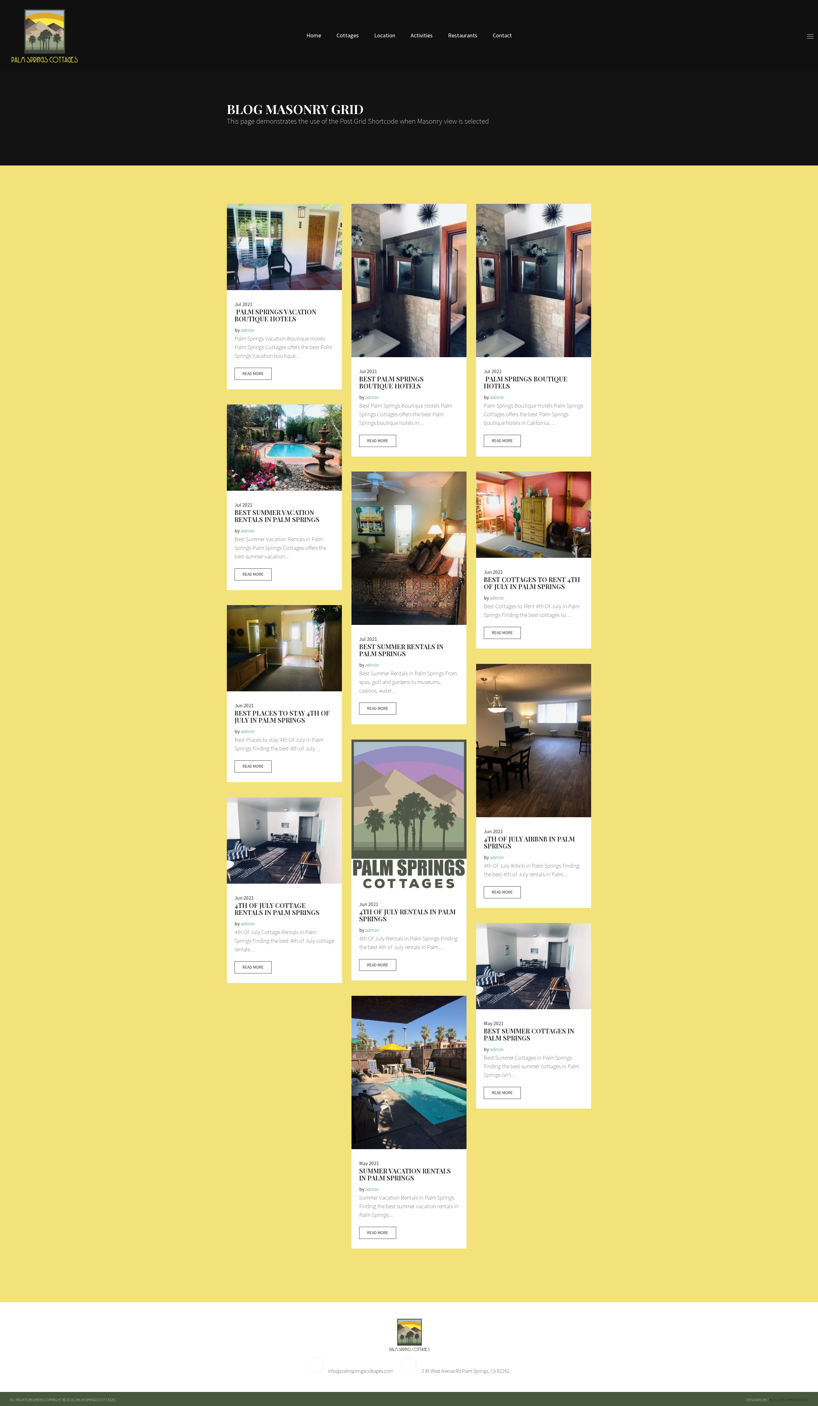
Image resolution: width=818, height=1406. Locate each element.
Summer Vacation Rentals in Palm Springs (405, 1174)
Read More (253, 373)
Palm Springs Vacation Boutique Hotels (275, 315)
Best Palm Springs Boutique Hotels (391, 382)
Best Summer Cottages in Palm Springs (529, 1034)
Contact (502, 35)
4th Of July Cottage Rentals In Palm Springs (277, 909)
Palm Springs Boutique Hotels (525, 382)
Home (313, 35)
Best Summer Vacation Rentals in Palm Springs (277, 516)
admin (247, 330)
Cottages (347, 35)
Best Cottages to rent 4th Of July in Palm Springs (532, 583)
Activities (422, 35)
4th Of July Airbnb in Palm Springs (529, 842)
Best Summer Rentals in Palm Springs (401, 650)
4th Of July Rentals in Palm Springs (407, 915)
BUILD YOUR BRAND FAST (788, 1399)
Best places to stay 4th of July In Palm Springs (282, 716)
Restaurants (462, 35)
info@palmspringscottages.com (360, 1371)
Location (384, 35)
